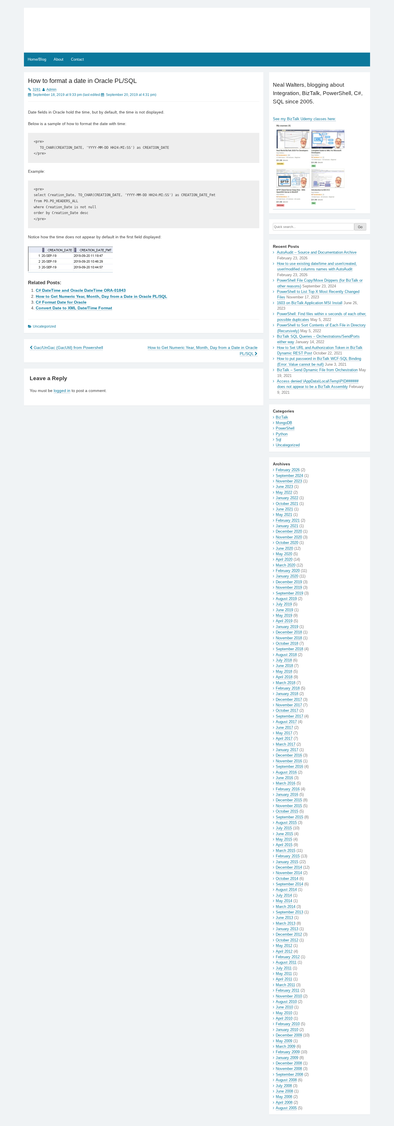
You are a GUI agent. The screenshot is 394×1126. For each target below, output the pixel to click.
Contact (77, 59)
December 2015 (289, 800)
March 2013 (285, 923)
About (58, 59)
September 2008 (289, 1074)
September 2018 (289, 649)
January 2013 (287, 929)
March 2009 (285, 1046)
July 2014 (284, 895)
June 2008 (284, 1091)
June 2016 (284, 778)
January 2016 (287, 794)
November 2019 (289, 587)
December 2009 (289, 1035)
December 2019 (289, 582)
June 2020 (284, 548)
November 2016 (289, 761)
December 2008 (289, 1063)
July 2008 (284, 1086)
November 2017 (289, 705)
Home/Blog (37, 59)
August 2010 (286, 1001)
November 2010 (289, 996)
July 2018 (284, 660)
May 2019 (284, 615)
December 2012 (289, 934)
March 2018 (285, 683)
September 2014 (289, 884)
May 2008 (284, 1097)
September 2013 (289, 912)
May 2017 (284, 733)
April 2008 (284, 1102)
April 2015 (284, 845)
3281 (37, 89)
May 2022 (284, 492)
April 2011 (284, 979)
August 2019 (286, 599)
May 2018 (284, 671)
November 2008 (289, 1068)
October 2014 (287, 878)
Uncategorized (288, 445)
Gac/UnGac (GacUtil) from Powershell (68, 347)
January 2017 (287, 750)
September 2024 (289, 475)
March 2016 (285, 783)
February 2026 (288, 470)
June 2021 (284, 509)
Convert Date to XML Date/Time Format (74, 308)
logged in (62, 391)
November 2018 (289, 638)
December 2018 (289, 632)
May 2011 (284, 973)
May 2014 (284, 901)
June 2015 (284, 834)
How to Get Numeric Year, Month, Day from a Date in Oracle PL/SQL (101, 296)
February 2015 (288, 856)
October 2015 (287, 811)
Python (282, 434)
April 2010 (284, 1018)
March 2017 (285, 744)
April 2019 (284, 621)
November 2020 (289, 537)
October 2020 (287, 542)
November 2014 (289, 873)
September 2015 (289, 817)
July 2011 (284, 968)
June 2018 (284, 666)
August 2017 (286, 722)
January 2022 (287, 498)
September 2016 (289, 766)
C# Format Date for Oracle (61, 302)
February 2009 (288, 1052)
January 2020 (287, 576)
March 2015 (285, 850)
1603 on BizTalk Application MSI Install (309, 303)
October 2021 (287, 503)
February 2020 (288, 570)
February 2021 (288, 520)
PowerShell (285, 428)
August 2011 (286, 962)
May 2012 (284, 945)
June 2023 (284, 486)
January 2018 (287, 694)
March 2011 (285, 985)
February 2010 (288, 1024)
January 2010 (287, 1029)
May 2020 (284, 554)
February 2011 (287, 990)
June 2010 (284, 1007)
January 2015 (287, 862)
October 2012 (287, 940)
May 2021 (284, 514)
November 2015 (289, 806)
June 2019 (284, 610)
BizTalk (282, 417)
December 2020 (289, 531)
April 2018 (284, 677)
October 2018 (287, 643)
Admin (51, 89)
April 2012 (284, 951)
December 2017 (289, 699)
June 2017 (284, 727)
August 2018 (286, 655)
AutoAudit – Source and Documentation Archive (317, 252)
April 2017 (284, 738)
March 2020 (285, 565)
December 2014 (289, 867)
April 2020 (284, 559)
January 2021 (287, 526)
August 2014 (286, 889)
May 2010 (284, 1013)
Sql (278, 439)
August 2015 (286, 822)
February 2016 (288, 789)
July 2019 (284, 604)
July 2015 (284, 828)
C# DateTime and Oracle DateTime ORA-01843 (81, 290)
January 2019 (287, 627)
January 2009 (287, 1058)
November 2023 (289, 481)
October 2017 (287, 710)
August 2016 (286, 772)
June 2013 (284, 917)
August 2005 (286, 1108)
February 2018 (288, 688)
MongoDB (284, 423)
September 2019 (289, 593)
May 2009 (284, 1041)
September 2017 (289, 716)
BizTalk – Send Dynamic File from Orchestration (317, 370)
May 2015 (284, 839)
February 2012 (288, 957)
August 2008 (286, 1080)
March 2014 (285, 906)
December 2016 (289, 755)
